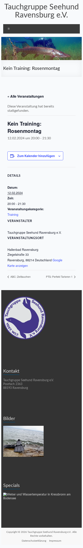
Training (12, 214)
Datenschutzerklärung (34, 540)
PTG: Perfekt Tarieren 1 (59, 276)
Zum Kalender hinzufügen (36, 156)
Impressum (55, 540)
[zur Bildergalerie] (23, 427)
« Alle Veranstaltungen (25, 96)
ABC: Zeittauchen (20, 276)
